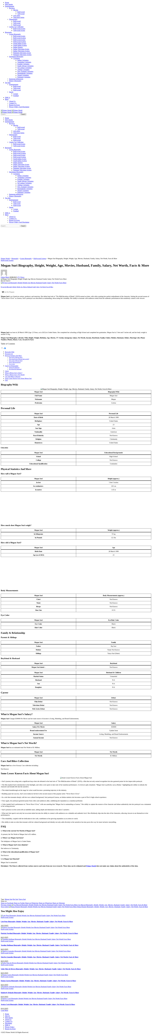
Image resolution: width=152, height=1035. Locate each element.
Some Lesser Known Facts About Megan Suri (18, 378)
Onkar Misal (5, 277)
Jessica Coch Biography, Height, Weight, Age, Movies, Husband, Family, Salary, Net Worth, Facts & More (38, 1004)
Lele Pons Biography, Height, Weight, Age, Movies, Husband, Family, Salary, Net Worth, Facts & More (37, 921)
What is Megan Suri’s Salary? (13, 373)
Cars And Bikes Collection (12, 376)
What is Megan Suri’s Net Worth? (15, 375)
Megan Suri (8, 899)
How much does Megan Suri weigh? (19, 359)
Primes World (91, 866)
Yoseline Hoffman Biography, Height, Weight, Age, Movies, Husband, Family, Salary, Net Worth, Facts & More (39, 945)
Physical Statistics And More (13, 355)
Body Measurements (15, 362)
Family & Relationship (11, 366)
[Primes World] (6, 110)
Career (7, 371)
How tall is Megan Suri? (16, 357)
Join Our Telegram (9, 292)
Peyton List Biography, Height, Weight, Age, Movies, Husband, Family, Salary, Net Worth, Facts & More (27, 287)
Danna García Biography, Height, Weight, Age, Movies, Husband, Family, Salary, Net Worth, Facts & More (38, 981)
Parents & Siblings (14, 367)
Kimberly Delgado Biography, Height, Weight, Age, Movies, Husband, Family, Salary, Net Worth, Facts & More (40, 993)
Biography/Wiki (9, 352)
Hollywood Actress (7, 260)
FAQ (6, 380)
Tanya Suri (22, 899)
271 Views (20, 277)
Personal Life (9, 354)
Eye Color (12, 364)
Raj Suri (15, 899)
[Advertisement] (63, 242)
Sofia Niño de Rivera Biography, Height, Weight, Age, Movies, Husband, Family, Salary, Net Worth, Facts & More (41, 969)
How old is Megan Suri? (16, 360)
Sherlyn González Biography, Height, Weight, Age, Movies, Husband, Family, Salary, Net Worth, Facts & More (39, 957)
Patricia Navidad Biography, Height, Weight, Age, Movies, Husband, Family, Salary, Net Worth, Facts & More (39, 933)
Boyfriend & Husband (15, 369)
